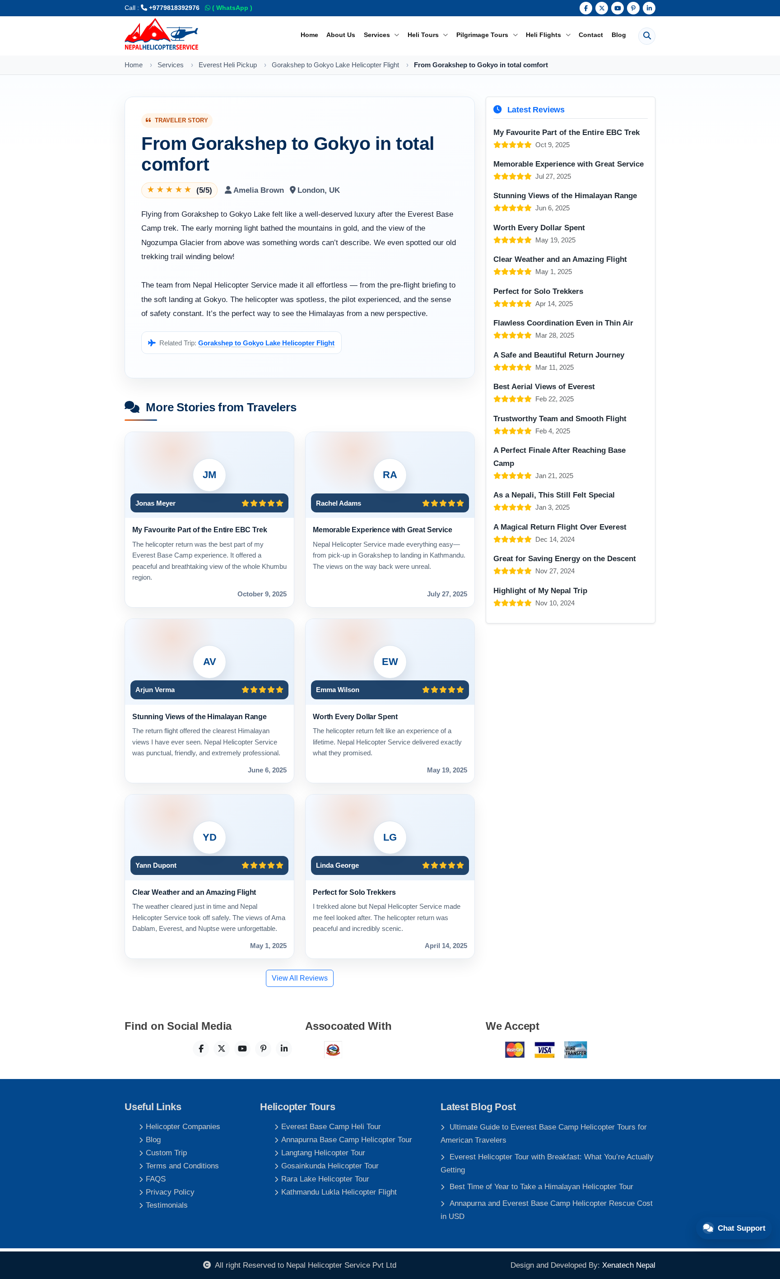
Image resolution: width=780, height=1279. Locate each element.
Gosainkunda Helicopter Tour (330, 1165)
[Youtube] (617, 8)
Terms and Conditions (182, 1165)
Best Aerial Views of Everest (544, 386)
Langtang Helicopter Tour (323, 1152)
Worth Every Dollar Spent (355, 716)
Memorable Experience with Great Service (382, 530)
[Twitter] (601, 8)
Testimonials (167, 1204)
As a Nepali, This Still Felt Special (554, 494)
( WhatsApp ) (231, 7)
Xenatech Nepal (628, 1265)
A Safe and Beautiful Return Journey (558, 354)
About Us (340, 34)
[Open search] (646, 36)
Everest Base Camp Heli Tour (331, 1126)
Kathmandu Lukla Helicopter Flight (339, 1191)
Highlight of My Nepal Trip (540, 590)
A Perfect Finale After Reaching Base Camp (559, 457)
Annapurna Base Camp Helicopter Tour (346, 1139)
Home (309, 34)
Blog (619, 34)
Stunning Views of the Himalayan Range (199, 716)
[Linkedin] (649, 8)
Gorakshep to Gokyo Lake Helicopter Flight (266, 343)
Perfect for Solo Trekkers (354, 892)
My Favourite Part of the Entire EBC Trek (199, 530)
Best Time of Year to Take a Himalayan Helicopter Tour (541, 1186)
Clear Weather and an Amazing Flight (194, 892)
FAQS (156, 1178)
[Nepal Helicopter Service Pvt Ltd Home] (161, 34)
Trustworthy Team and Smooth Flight (560, 418)
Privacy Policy (170, 1191)
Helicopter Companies (183, 1126)
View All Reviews (300, 978)
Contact (591, 34)
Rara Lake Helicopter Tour (325, 1178)
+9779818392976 (173, 7)
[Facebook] (586, 8)
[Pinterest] (633, 8)
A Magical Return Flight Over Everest (560, 526)
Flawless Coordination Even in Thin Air (563, 322)
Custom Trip (166, 1152)
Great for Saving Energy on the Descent (564, 558)
